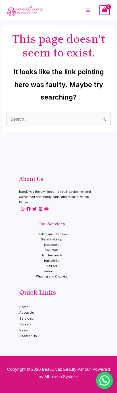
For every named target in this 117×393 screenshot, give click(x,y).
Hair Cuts (51, 250)
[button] (104, 380)
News (23, 330)
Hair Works (51, 260)
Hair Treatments (51, 255)
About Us (26, 313)
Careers (25, 324)
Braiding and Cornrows (51, 234)
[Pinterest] (40, 209)
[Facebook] (28, 209)
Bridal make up (51, 239)
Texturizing (51, 271)
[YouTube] (46, 209)
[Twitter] (34, 209)
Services (26, 319)
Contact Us (28, 336)
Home (23, 307)
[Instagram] (22, 209)
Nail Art (51, 266)
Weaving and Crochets (51, 276)
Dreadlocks (51, 244)
